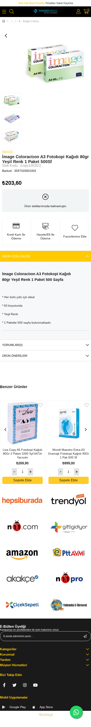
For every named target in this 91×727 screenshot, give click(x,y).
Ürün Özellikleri (16, 256)
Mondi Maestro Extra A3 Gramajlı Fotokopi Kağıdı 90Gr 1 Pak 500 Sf (68, 453)
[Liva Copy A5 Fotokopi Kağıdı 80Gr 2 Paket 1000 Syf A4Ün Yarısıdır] (22, 423)
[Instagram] (25, 685)
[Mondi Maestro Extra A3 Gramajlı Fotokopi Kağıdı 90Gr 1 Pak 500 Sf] (68, 423)
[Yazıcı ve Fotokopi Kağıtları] (15, 21)
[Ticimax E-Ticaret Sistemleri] (45, 715)
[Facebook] (4, 685)
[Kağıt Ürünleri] (11, 21)
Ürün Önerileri (14, 355)
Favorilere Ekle (41, 405)
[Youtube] (35, 685)
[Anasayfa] (7, 21)
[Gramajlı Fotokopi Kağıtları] (19, 21)
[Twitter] (14, 685)
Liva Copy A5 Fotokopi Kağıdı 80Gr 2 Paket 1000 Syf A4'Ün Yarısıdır (22, 453)
